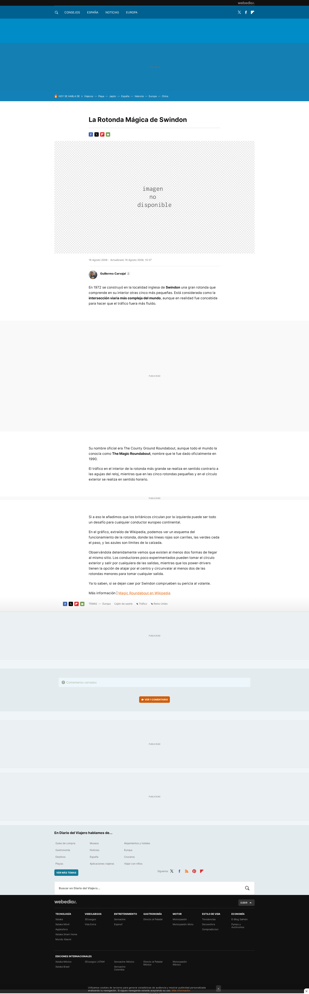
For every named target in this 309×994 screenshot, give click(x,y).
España (92, 12)
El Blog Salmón (239, 919)
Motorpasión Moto (183, 924)
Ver (156, 699)
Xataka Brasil (62, 966)
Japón (112, 96)
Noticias (112, 12)
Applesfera (61, 929)
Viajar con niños (133, 863)
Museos (94, 843)
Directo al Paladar (153, 919)
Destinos (60, 856)
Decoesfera (208, 924)
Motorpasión (180, 919)
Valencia (139, 96)
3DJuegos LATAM (95, 961)
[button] (114, 273)
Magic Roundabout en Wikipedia (144, 593)
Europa (132, 12)
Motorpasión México (180, 963)
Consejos (72, 12)
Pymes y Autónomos (237, 926)
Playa (101, 96)
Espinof (118, 924)
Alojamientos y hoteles (137, 843)
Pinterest (194, 871)
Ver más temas (66, 872)
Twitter (239, 12)
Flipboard (252, 12)
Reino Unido (161, 603)
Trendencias (209, 919)
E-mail (108, 134)
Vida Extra (90, 924)
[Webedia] (246, 3)
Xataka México (63, 961)
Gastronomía (62, 850)
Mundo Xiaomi (63, 939)
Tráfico (143, 603)
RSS (187, 871)
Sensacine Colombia (120, 968)
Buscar (247, 888)
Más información (181, 990)
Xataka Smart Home (66, 934)
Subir (243, 902)
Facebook (246, 12)
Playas (59, 863)
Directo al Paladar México (153, 963)
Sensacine (120, 919)
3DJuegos (90, 919)
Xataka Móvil (62, 924)
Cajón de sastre (123, 603)
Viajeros (88, 96)
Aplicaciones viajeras (102, 863)
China (165, 96)
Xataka (59, 919)
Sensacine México (124, 961)
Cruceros (129, 856)
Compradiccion (210, 929)
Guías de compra (65, 843)
